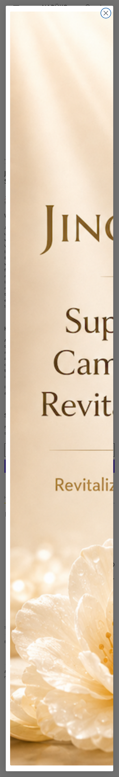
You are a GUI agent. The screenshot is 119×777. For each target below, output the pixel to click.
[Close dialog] (106, 13)
